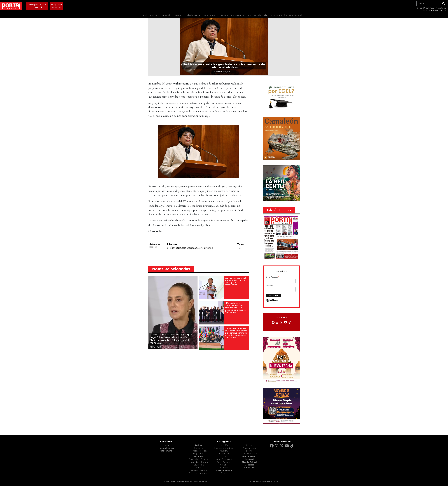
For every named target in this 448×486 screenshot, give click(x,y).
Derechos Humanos (198, 473)
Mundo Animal (249, 462)
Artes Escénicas (223, 459)
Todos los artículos (278, 15)
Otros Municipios (249, 454)
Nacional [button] (224, 15)
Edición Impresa (166, 448)
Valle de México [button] (211, 15)
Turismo (224, 468)
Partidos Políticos (198, 451)
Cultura (224, 451)
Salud (198, 468)
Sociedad (198, 456)
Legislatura (198, 454)
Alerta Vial (249, 468)
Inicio (145, 15)
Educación (198, 465)
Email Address (272, 277)
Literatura (224, 454)
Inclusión (224, 445)
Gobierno (198, 448)
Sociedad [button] (165, 15)
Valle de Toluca (224, 470)
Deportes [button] (251, 15)
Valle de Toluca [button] (192, 15)
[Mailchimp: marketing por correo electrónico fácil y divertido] (272, 301)
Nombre (269, 285)
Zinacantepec (249, 448)
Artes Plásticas (224, 462)
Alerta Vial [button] (262, 15)
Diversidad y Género (198, 462)
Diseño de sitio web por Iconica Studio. (262, 482)
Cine (224, 456)
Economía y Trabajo (224, 448)
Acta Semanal (295, 15)
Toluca (224, 473)
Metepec (249, 445)
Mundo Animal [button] (238, 15)
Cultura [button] (178, 15)
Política (198, 445)
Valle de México (249, 456)
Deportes (249, 465)
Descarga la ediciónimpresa (37, 6)
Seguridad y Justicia (198, 459)
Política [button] (154, 15)
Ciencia (224, 465)
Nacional (153, 247)
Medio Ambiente (198, 470)
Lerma (249, 451)
